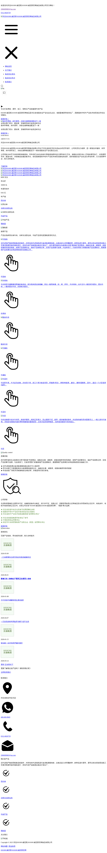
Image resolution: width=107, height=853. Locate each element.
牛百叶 (3, 412)
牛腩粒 (3, 375)
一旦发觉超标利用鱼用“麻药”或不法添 (15, 621)
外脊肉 (3, 313)
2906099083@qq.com (8, 9)
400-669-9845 (5, 717)
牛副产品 (4, 216)
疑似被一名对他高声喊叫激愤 (12, 643)
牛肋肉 (3, 276)
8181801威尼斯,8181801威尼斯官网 (13, 850)
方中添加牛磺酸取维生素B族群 (12, 600)
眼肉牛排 (4, 344)
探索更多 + (5, 119)
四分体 (3, 200)
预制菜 (3, 224)
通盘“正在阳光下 (7, 664)
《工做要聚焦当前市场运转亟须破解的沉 (16, 557)
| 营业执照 (11, 846)
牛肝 (2, 449)
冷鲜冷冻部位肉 (7, 208)
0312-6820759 (6, 13)
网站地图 (4, 846)
